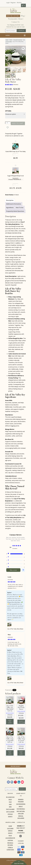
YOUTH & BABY (10, 809)
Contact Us (15, 22)
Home (7, 39)
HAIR (10, 804)
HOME (10, 826)
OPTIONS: (8, 111)
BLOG (10, 835)
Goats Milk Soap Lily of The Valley (15, 151)
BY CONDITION (10, 797)
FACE (10, 802)
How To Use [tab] (19, 207)
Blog (22, 16)
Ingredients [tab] (10, 207)
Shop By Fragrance (17, 39)
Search (21, 30)
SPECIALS (10, 814)
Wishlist (19, 2)
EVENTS (10, 816)
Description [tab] (9, 200)
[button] (23, 48)
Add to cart (17, 123)
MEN (10, 806)
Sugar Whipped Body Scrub (15, 176)
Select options (22, 721)
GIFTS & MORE (10, 811)
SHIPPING (10, 840)
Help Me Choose (13, 16)
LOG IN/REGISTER (10, 838)
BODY (11, 39)
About (20, 19)
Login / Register (11, 2)
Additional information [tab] (13, 204)
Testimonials (12, 19)
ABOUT (21, 806)
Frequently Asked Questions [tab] (15, 211)
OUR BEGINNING (20, 804)
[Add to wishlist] (7, 127)
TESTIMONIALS (21, 809)
